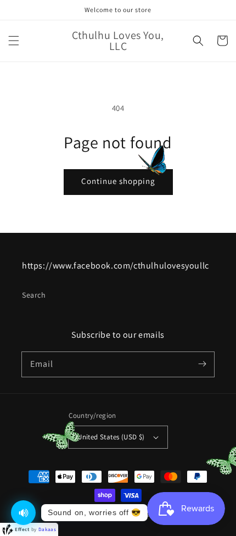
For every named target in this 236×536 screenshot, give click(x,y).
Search (34, 295)
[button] (14, 41)
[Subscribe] (202, 364)
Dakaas (47, 529)
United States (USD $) (110, 437)
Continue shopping (118, 181)
